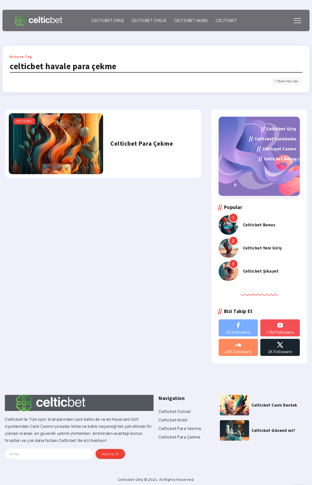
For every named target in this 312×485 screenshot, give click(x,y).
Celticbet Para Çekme (141, 143)
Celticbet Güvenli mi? (273, 430)
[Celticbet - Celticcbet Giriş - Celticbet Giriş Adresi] (38, 20)
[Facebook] (238, 327)
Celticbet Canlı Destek (274, 405)
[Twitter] (280, 347)
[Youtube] (280, 327)
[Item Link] (56, 143)
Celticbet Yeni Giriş (262, 248)
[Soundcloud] (238, 347)
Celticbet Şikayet (261, 271)
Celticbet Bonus (259, 225)
